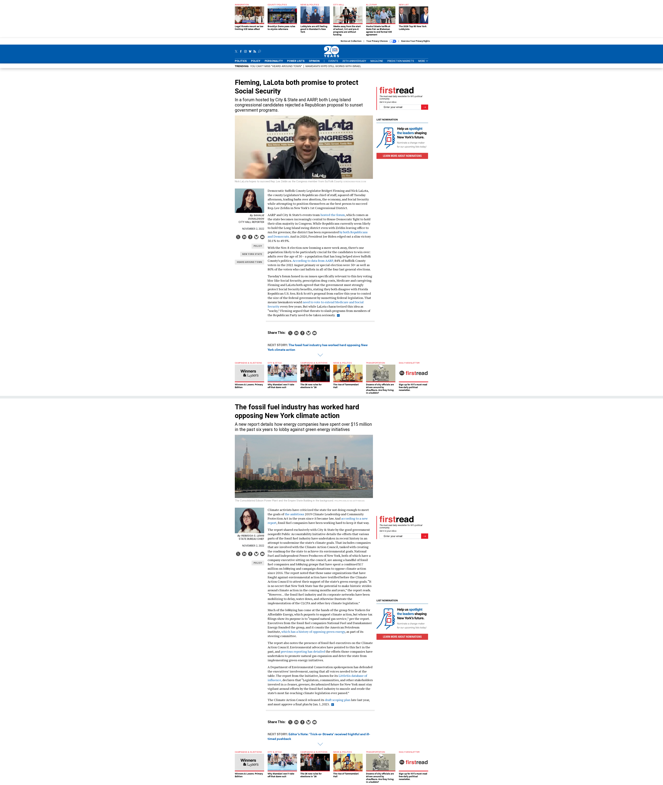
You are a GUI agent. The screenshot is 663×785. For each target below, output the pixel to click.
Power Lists (296, 61)
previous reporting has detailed (303, 651)
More (422, 61)
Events (333, 61)
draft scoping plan (337, 700)
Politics (241, 61)
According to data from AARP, (313, 260)
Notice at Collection (351, 41)
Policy (255, 61)
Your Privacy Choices (377, 41)
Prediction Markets (400, 61)
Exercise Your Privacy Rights (415, 41)
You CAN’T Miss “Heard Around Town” (276, 66)
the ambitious (294, 514)
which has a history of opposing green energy (313, 631)
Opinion (314, 61)
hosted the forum (332, 215)
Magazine (377, 61)
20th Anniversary (354, 61)
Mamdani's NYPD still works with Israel (333, 66)
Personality (274, 61)
